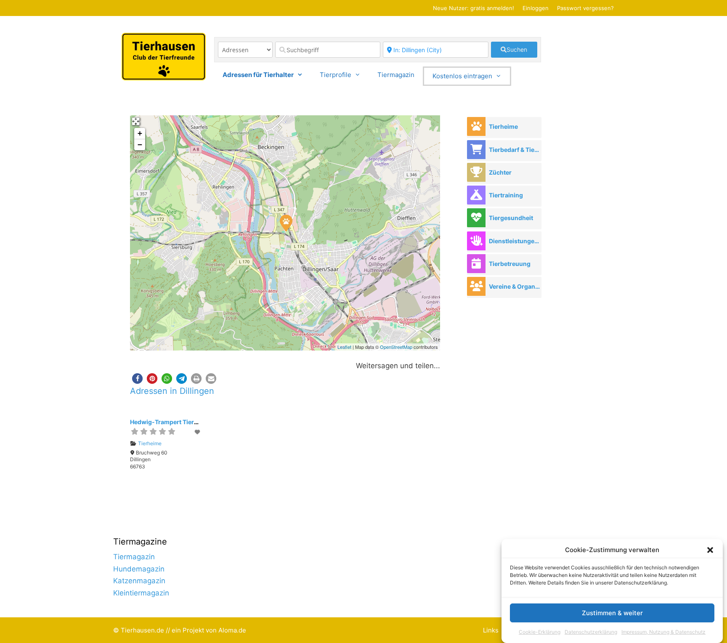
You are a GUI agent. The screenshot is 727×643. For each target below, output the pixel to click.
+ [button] (140, 133)
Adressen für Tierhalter (258, 75)
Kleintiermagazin (141, 593)
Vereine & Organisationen (515, 286)
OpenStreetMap (396, 346)
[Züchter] (476, 172)
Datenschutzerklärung (591, 632)
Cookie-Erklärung (539, 632)
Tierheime (150, 443)
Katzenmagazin (139, 581)
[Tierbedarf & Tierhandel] (476, 149)
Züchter (500, 172)
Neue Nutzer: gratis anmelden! (473, 8)
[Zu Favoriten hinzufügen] (197, 432)
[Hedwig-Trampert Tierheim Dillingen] (285, 222)
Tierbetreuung (510, 263)
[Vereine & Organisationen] (476, 286)
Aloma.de (232, 630)
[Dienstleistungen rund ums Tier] (476, 240)
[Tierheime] (476, 126)
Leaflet (344, 346)
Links (491, 630)
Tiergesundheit (511, 217)
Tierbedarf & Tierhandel (515, 149)
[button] (710, 550)
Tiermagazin (395, 75)
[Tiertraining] (476, 195)
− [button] (140, 144)
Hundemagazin (139, 569)
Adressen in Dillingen (172, 391)
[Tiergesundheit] (476, 217)
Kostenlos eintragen (462, 76)
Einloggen (536, 8)
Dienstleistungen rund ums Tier (515, 240)
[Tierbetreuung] (476, 263)
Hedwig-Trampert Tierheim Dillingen (182, 421)
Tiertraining (506, 195)
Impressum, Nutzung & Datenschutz (663, 632)
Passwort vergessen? (585, 8)
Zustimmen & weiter (612, 613)
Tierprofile (335, 75)
